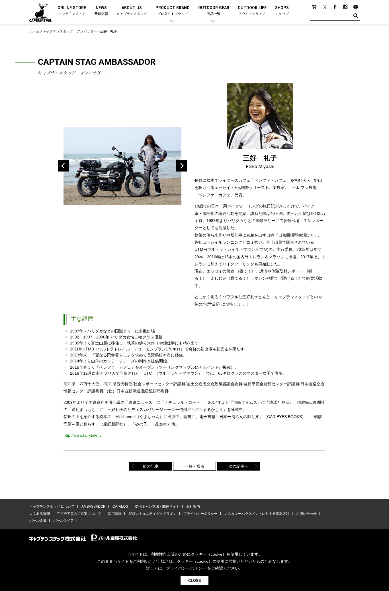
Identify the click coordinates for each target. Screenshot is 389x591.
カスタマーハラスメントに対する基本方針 (256, 514)
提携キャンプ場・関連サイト (157, 507)
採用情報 (115, 514)
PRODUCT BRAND (172, 11)
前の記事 (151, 466)
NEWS (101, 11)
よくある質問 (39, 514)
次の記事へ (238, 466)
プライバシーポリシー (200, 514)
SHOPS (282, 11)
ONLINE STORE (72, 11)
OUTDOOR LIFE (252, 11)
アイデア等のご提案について (79, 514)
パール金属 (37, 521)
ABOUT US (131, 11)
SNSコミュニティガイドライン (152, 514)
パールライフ (63, 521)
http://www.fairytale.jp (83, 435)
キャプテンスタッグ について (52, 507)
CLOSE (194, 580)
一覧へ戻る (194, 466)
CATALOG (120, 507)
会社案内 (193, 507)
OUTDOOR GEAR (213, 11)
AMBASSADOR (93, 507)
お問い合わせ (306, 514)
